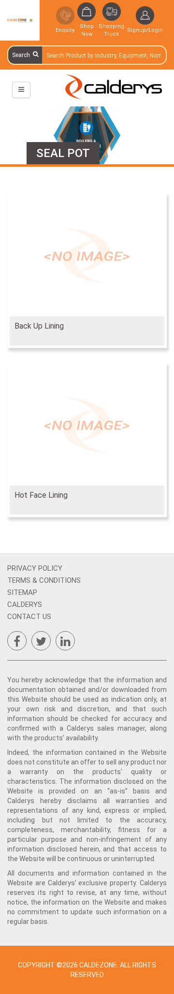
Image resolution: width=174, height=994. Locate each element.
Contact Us (29, 616)
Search (22, 55)
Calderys (24, 604)
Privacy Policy (34, 568)
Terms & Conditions (44, 580)
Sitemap (22, 592)
